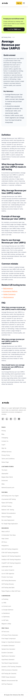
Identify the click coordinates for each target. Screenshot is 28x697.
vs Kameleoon (6, 613)
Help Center (5, 538)
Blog (3, 434)
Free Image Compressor (9, 638)
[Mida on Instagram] (11, 419)
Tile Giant (4, 470)
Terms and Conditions (8, 458)
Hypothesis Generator (8, 659)
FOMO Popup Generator (9, 677)
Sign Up (4, 448)
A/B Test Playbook (7, 684)
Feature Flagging (6, 516)
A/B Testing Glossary (8, 584)
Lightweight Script (7, 566)
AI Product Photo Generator (10, 635)
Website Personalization (9, 513)
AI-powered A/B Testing (9, 499)
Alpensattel (5, 473)
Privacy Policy (6, 455)
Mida (3, 484)
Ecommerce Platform (10, 291)
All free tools (5, 631)
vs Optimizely (6, 616)
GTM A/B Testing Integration (10, 552)
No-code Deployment (8, 520)
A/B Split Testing (6, 506)
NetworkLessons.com (8, 487)
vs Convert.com (6, 606)
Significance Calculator (8, 656)
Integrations (5, 545)
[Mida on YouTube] (19, 419)
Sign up (19, 3)
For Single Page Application (10, 523)
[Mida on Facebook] (15, 419)
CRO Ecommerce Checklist (9, 670)
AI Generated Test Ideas (9, 535)
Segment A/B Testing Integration (11, 556)
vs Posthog (5, 599)
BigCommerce (8, 288)
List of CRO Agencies (8, 573)
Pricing (4, 430)
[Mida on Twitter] (3, 419)
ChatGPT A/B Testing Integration (11, 563)
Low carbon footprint (8, 570)
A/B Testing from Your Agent (10, 495)
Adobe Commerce (9, 294)
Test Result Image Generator (10, 663)
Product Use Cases (7, 577)
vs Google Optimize (7, 609)
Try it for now (14, 29)
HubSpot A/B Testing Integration (11, 559)
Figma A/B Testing (7, 502)
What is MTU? (6, 531)
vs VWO (4, 602)
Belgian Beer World (7, 477)
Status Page (5, 462)
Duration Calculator (7, 652)
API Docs (4, 542)
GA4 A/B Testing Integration (10, 549)
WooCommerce (8, 297)
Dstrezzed (5, 480)
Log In (3, 444)
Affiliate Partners (7, 451)
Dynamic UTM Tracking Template (11, 666)
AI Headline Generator (8, 645)
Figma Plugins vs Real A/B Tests (11, 591)
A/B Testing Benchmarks (9, 580)
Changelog (5, 437)
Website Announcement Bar (10, 680)
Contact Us (5, 441)
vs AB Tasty (5, 620)
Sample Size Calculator (8, 649)
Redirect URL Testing (8, 509)
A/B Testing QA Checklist (9, 673)
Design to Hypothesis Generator (11, 642)
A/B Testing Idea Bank (8, 587)
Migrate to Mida (6, 623)
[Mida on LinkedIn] (7, 419)
